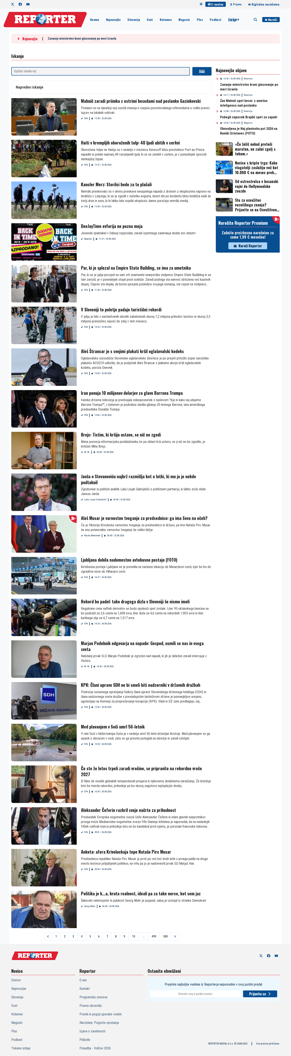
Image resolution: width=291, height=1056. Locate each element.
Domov (94, 19)
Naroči (272, 19)
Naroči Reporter (250, 245)
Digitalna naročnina (265, 4)
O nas (83, 980)
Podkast (215, 19)
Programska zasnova (93, 997)
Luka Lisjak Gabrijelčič (95, 499)
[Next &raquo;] (175, 936)
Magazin (184, 19)
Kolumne (166, 19)
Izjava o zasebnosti (92, 1031)
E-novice (217, 4)
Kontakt (84, 989)
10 (133, 936)
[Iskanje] (255, 19)
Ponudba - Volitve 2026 (95, 1048)
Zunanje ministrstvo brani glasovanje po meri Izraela (82, 38)
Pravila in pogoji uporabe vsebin (100, 1014)
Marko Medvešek (92, 535)
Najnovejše (113, 19)
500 (165, 936)
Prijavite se (257, 993)
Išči (202, 71)
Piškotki (84, 1040)
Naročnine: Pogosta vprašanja (99, 1023)
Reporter (88, 239)
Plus (200, 19)
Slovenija (133, 19)
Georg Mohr (89, 906)
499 (154, 936)
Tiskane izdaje (233, 19)
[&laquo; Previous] (48, 936)
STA (86, 118)
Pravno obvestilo (90, 1006)
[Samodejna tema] (201, 4)
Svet (150, 19)
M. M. (87, 452)
